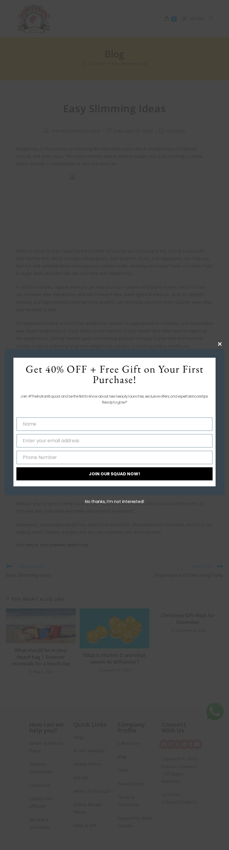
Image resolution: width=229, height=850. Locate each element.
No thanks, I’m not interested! (114, 502)
